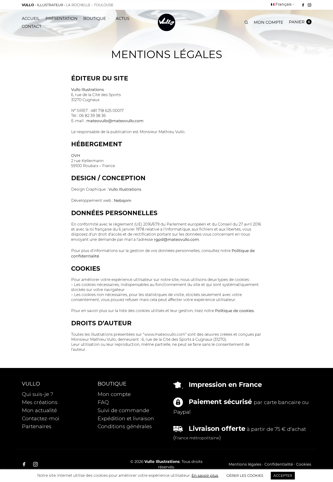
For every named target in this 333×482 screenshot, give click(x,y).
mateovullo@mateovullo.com (114, 120)
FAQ (103, 402)
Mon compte (114, 394)
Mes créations (39, 402)
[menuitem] (283, 5)
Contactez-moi (40, 418)
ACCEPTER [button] (282, 476)
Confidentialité (278, 464)
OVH (75, 155)
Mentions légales (245, 464)
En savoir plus (205, 475)
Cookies (303, 464)
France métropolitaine (197, 437)
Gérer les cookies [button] (244, 476)
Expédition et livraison (126, 418)
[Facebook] (303, 5)
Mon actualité (39, 410)
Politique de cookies (234, 310)
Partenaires (36, 426)
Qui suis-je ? (37, 394)
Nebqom (122, 200)
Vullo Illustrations (87, 89)
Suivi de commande (123, 410)
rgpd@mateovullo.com (176, 239)
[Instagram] (309, 5)
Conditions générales (125, 426)
